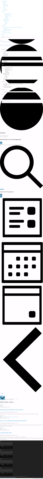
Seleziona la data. (7, 399)
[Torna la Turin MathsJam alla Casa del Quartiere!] (9, 416)
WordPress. (41, 478)
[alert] (21, 135)
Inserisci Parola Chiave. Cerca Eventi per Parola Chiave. (8, 144)
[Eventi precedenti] (22, 392)
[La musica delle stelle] (3, 428)
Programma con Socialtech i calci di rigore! (11, 409)
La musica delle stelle (6, 432)
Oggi (0, 395)
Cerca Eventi (1, 189)
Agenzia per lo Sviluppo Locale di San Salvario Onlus (8, 477)
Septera (37, 478)
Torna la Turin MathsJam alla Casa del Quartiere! (13, 420)
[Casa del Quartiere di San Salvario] (5, 41)
